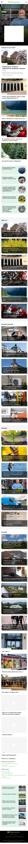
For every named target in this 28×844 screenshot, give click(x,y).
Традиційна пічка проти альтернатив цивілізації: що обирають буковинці (12, 579)
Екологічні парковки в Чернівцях (9, 794)
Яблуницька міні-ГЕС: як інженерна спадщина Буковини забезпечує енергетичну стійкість (12, 611)
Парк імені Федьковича (9, 755)
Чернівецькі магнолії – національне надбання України (13, 67)
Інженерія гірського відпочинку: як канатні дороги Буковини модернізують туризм (12, 562)
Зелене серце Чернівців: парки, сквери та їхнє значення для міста (13, 267)
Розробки (5, 540)
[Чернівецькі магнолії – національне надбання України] (14, 57)
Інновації (4, 11)
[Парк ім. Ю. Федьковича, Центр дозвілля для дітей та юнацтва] (14, 703)
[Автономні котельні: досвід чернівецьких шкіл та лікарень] (14, 398)
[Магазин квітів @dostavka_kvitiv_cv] (14, 662)
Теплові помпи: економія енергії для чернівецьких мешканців (12, 387)
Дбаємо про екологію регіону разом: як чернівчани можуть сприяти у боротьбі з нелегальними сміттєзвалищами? (9, 209)
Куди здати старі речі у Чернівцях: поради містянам (9, 178)
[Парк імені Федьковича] (14, 745)
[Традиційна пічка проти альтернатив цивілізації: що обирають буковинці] (14, 574)
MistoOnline (20, 836)
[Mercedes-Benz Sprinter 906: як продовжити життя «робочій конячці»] (14, 502)
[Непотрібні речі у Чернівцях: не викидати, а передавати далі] (22, 788)
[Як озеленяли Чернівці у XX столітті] (14, 437)
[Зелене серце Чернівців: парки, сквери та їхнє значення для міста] (14, 87)
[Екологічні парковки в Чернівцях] (22, 795)
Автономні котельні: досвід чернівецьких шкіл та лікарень (11, 403)
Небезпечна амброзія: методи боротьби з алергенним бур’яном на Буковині (12, 250)
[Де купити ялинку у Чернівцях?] (14, 151)
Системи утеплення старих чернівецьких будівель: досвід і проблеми (11, 370)
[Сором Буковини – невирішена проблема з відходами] (22, 809)
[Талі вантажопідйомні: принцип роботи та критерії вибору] (14, 333)
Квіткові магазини (6, 648)
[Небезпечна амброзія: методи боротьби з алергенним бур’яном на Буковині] (14, 246)
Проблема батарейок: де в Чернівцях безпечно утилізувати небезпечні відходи (13, 282)
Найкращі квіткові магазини (8, 761)
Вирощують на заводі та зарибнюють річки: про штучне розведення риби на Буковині (13, 474)
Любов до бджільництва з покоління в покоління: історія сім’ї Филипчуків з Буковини (13, 458)
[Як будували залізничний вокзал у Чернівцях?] (14, 350)
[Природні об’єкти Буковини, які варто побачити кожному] (22, 199)
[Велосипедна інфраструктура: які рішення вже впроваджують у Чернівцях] (14, 623)
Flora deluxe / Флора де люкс (10, 692)
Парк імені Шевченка (7, 772)
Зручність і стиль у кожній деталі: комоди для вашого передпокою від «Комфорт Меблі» (12, 523)
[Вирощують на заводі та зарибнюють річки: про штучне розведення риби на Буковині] (14, 470)
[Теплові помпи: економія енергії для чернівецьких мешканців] (14, 382)
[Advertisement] (14, 34)
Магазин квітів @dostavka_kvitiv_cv (13, 671)
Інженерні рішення (8, 335)
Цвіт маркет (5, 651)
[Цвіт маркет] (14, 641)
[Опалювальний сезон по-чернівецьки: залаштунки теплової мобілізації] (14, 415)
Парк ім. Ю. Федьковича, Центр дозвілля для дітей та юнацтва (11, 713)
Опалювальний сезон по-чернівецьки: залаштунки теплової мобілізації (13, 419)
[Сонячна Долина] (14, 725)
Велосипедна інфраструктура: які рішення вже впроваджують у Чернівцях (12, 627)
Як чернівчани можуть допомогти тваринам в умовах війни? (12, 139)
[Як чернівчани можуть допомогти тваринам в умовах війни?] (14, 129)
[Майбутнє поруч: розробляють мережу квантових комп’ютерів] (22, 802)
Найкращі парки (5, 769)
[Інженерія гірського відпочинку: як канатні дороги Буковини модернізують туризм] (14, 558)
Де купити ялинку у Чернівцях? (11, 161)
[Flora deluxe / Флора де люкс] (14, 682)
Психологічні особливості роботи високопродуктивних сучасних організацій (9, 823)
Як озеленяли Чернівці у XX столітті (13, 443)
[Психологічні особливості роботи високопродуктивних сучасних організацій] (22, 823)
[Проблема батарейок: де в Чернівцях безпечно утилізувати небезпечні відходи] (14, 278)
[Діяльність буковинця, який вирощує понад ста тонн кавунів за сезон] (14, 486)
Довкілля (4, 64)
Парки (3, 710)
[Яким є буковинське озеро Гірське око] (14, 109)
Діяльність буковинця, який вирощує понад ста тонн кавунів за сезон (13, 17)
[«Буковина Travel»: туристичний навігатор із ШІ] (14, 590)
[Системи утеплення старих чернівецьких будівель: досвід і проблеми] (14, 366)
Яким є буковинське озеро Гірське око (13, 118)
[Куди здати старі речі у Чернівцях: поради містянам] (22, 179)
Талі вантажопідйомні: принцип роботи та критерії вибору (11, 338)
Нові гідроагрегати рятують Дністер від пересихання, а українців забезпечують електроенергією (9, 816)
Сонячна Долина (7, 734)
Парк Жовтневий (6, 771)
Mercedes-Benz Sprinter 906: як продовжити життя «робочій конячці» (13, 507)
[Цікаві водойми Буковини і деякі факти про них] (22, 170)
